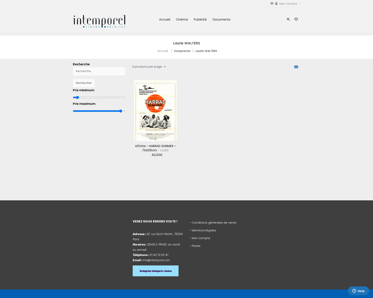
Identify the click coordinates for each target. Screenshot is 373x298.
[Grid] (296, 67)
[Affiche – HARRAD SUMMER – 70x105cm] (155, 109)
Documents (221, 19)
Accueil (164, 19)
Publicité (200, 19)
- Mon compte (199, 238)
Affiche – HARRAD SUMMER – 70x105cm (155, 148)
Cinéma (182, 19)
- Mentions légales (202, 230)
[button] (288, 20)
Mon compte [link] (288, 4)
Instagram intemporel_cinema (155, 271)
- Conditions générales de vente (212, 222)
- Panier (194, 246)
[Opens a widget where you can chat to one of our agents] (358, 291)
